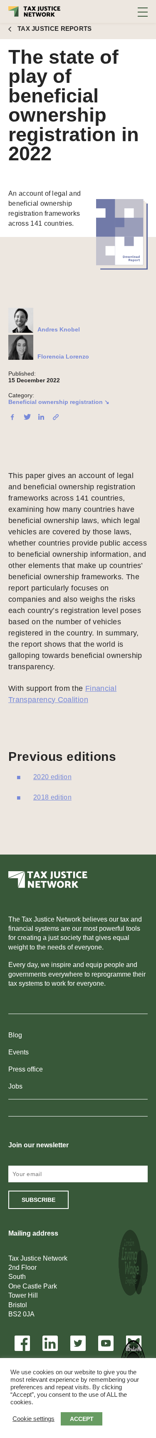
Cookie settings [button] (33, 1419)
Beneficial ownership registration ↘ (58, 402)
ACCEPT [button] (82, 1419)
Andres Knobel (58, 329)
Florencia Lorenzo (63, 356)
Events (18, 1052)
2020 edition (52, 776)
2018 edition (52, 797)
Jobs (15, 1086)
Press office (25, 1069)
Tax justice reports (54, 28)
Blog (15, 1035)
